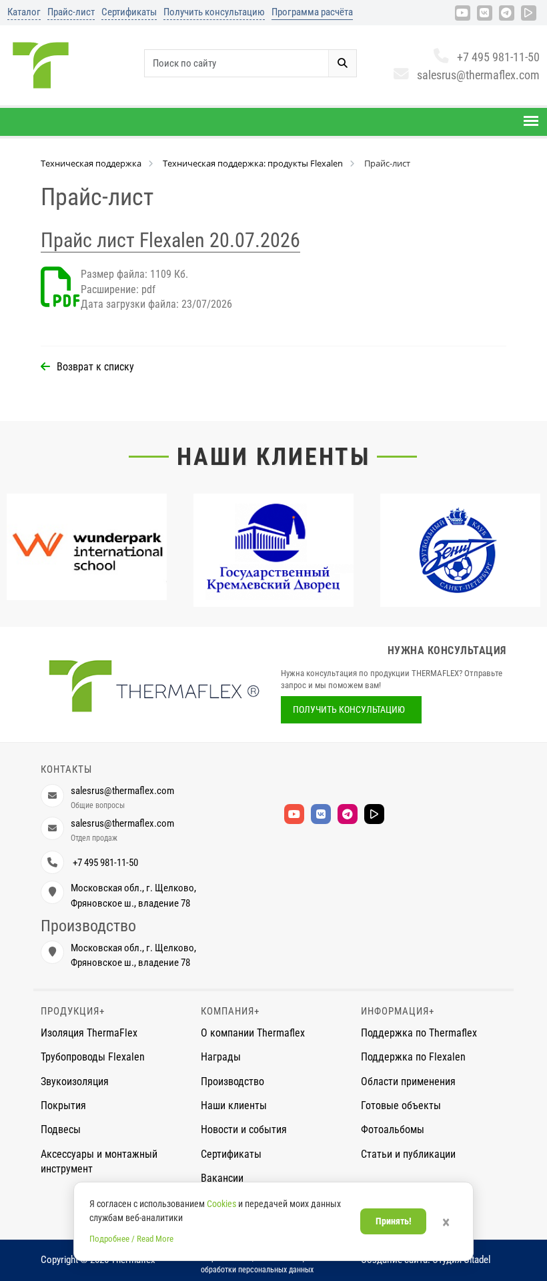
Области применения (408, 1081)
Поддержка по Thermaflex (419, 1033)
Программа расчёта (312, 12)
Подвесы (61, 1129)
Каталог (24, 12)
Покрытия (63, 1105)
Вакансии (222, 1178)
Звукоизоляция (75, 1081)
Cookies (221, 1203)
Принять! (394, 1221)
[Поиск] (342, 63)
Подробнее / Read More (131, 1239)
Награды (221, 1057)
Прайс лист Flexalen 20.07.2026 (170, 240)
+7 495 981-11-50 (498, 57)
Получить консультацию (214, 12)
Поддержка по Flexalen (413, 1057)
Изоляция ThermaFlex (89, 1033)
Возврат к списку (95, 366)
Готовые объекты (401, 1105)
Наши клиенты (273, 457)
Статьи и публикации (408, 1154)
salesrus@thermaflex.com (478, 75)
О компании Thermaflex (253, 1033)
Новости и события (244, 1129)
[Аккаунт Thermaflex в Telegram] (506, 13)
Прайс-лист (71, 12)
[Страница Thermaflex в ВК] (484, 13)
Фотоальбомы (392, 1129)
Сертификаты (129, 12)
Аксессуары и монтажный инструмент (99, 1161)
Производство (232, 1081)
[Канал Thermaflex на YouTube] (462, 13)
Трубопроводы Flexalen (93, 1057)
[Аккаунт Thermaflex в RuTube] (528, 13)
